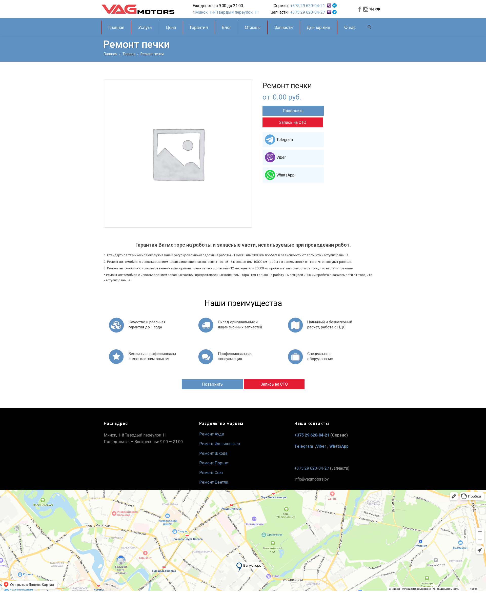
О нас (350, 27)
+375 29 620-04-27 (307, 12)
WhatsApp (285, 175)
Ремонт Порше (213, 463)
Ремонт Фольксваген (219, 443)
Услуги (145, 27)
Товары (129, 54)
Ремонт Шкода (213, 453)
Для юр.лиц (318, 27)
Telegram (284, 139)
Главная (116, 27)
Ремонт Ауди (211, 434)
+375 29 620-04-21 (307, 5)
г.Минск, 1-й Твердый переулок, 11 (226, 12)
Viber (281, 157)
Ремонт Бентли (213, 482)
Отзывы (252, 27)
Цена (171, 27)
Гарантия (199, 27)
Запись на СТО (292, 122)
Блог (226, 27)
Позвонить (293, 110)
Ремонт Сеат (211, 472)
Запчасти (283, 27)
